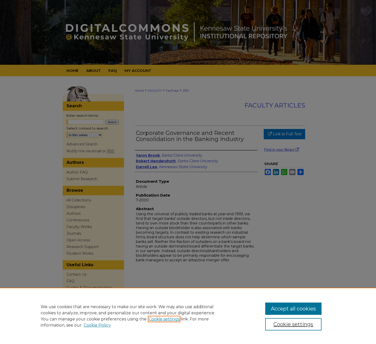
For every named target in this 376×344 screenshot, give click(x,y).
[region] (188, 316)
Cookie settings (164, 319)
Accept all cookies (293, 309)
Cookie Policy (97, 325)
